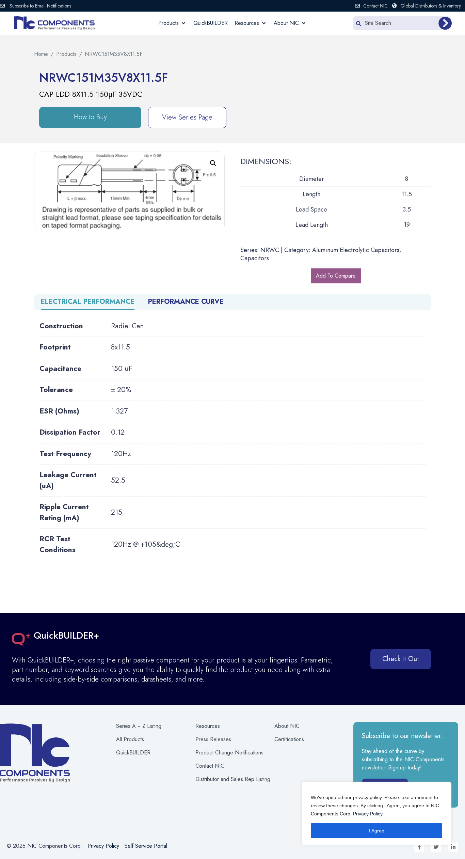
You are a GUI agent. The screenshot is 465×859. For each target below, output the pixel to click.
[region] (376, 813)
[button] (172, 23)
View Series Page (187, 117)
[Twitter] (436, 847)
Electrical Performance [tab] (87, 302)
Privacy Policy (367, 813)
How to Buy (90, 117)
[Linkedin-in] (453, 847)
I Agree (376, 830)
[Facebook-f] (419, 847)
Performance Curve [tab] (186, 302)
